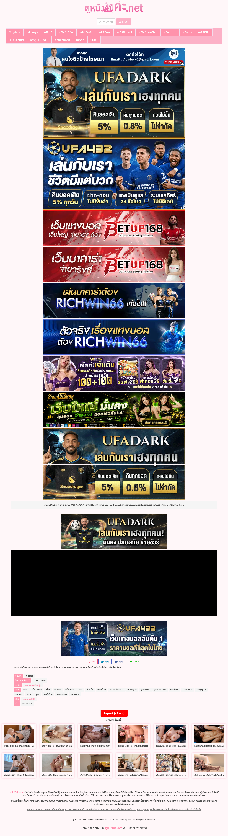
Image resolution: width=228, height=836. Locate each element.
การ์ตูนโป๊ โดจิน (39, 40)
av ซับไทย (48, 694)
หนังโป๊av (101, 689)
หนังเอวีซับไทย (116, 689)
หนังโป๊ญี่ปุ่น (66, 32)
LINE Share (133, 661)
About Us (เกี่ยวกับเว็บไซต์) (188, 809)
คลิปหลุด (32, 32)
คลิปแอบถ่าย (62, 40)
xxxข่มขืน (174, 689)
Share (106, 661)
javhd (29, 694)
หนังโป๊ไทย (170, 32)
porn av (19, 694)
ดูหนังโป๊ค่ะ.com (16, 792)
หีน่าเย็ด (90, 689)
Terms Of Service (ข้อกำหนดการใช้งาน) (117, 809)
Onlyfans (14, 32)
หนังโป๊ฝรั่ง (85, 32)
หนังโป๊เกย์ (104, 32)
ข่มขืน (94, 40)
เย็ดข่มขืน (69, 689)
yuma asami (160, 689)
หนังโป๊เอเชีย (16, 40)
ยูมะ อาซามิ (145, 689)
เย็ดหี (48, 689)
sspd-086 (187, 689)
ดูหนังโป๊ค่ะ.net (113, 828)
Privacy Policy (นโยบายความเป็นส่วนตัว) (156, 809)
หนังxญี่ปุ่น (132, 689)
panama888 (29, 699)
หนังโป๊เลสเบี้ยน (148, 32)
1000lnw (75, 694)
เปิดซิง (80, 40)
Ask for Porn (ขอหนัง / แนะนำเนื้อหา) (82, 809)
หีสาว (80, 689)
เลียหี (25, 689)
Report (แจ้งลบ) (114, 713)
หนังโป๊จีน (203, 32)
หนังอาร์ (187, 32)
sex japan (201, 689)
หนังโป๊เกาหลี (124, 32)
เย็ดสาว (57, 689)
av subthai (61, 694)
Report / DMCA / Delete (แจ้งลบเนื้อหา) (45, 809)
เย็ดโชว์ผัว (37, 689)
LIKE (92, 661)
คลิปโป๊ (48, 32)
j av (38, 694)
